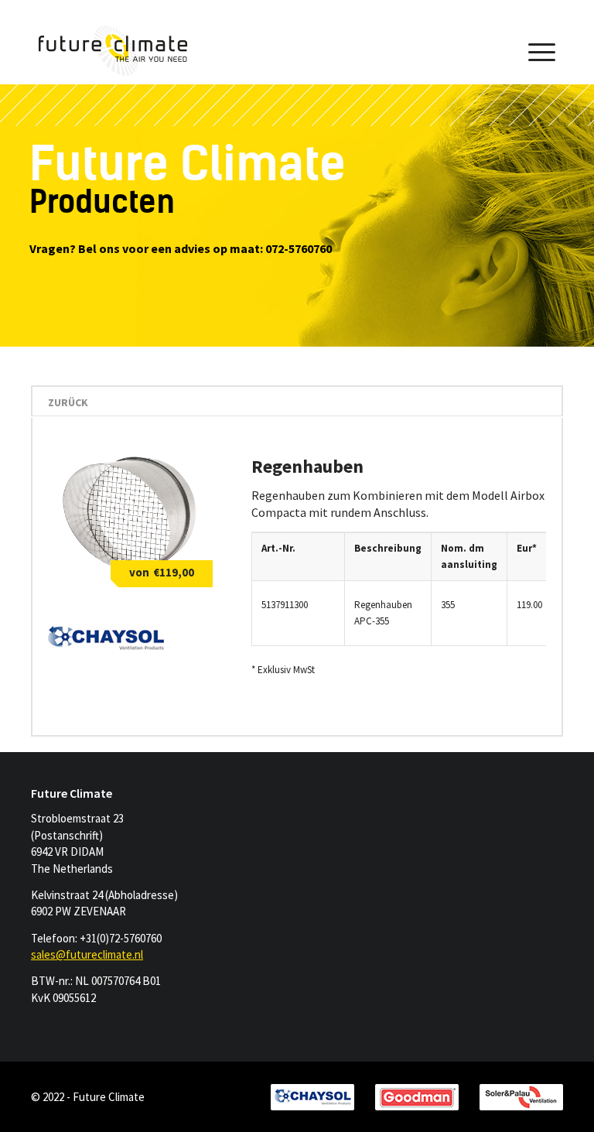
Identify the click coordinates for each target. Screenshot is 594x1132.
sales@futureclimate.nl (87, 954)
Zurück (68, 402)
